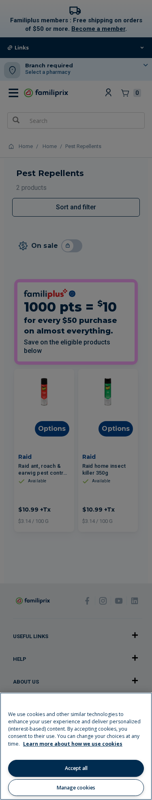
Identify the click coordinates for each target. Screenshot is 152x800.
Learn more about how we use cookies (72, 743)
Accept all (76, 768)
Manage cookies (76, 787)
